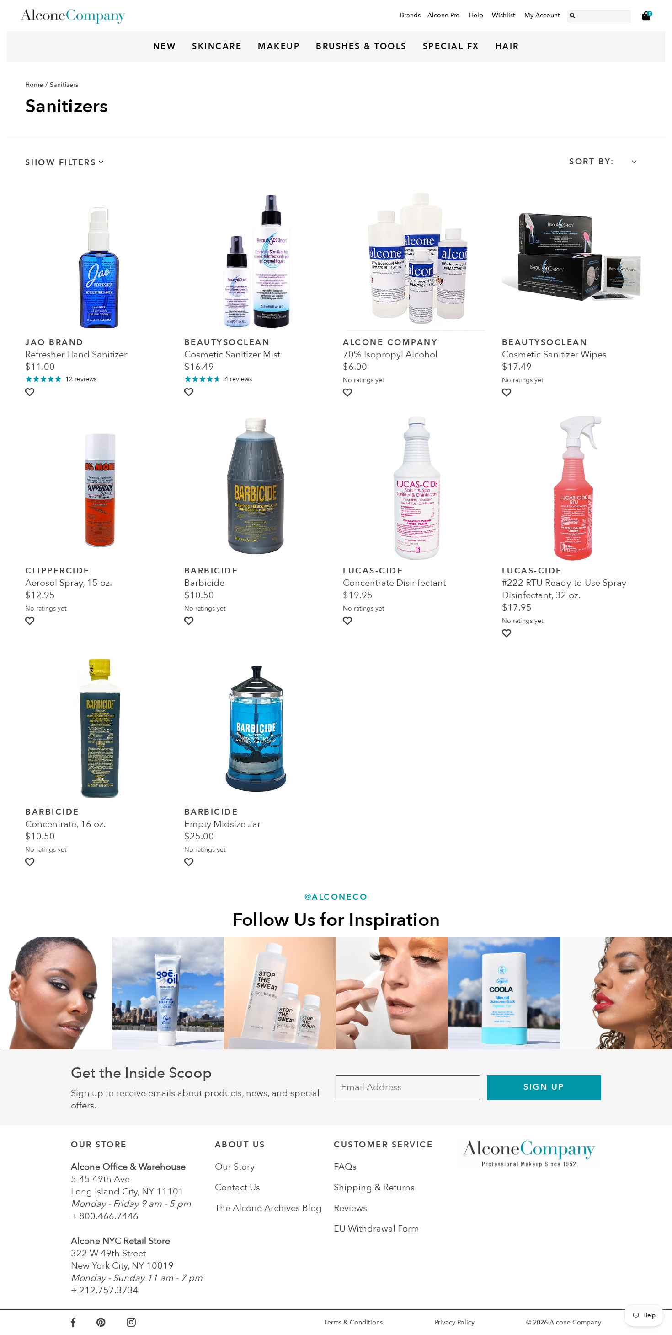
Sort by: (591, 162)
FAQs (345, 1167)
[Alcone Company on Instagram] (142, 1322)
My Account (542, 15)
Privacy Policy (455, 1322)
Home (34, 85)
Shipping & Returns (374, 1187)
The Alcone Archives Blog (268, 1208)
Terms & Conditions (353, 1322)
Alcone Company (575, 1322)
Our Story (235, 1167)
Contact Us (237, 1187)
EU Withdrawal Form (376, 1228)
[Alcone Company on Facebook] (83, 1322)
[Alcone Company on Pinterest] (111, 1322)
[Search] (572, 14)
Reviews (350, 1208)
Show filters (60, 162)
